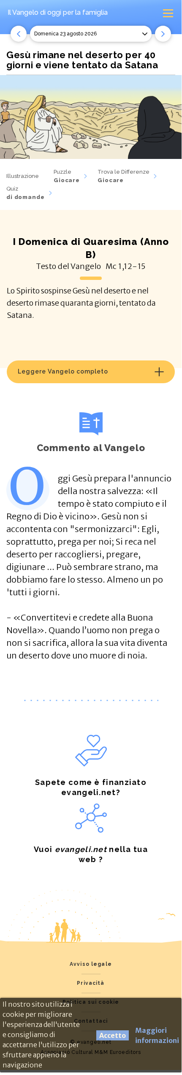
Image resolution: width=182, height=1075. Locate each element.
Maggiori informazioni (157, 1035)
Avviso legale (91, 964)
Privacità (90, 983)
